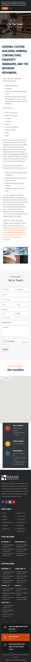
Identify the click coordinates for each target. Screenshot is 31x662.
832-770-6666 (13, 636)
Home (10, 27)
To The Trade (20, 519)
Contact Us (6, 528)
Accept (5, 8)
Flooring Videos (21, 522)
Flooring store (22, 660)
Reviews (5, 525)
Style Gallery (20, 525)
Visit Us (5, 519)
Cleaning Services (8, 522)
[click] (10, 477)
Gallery (5, 516)
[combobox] (4, 299)
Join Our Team (21, 516)
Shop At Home (21, 513)
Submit (5, 349)
